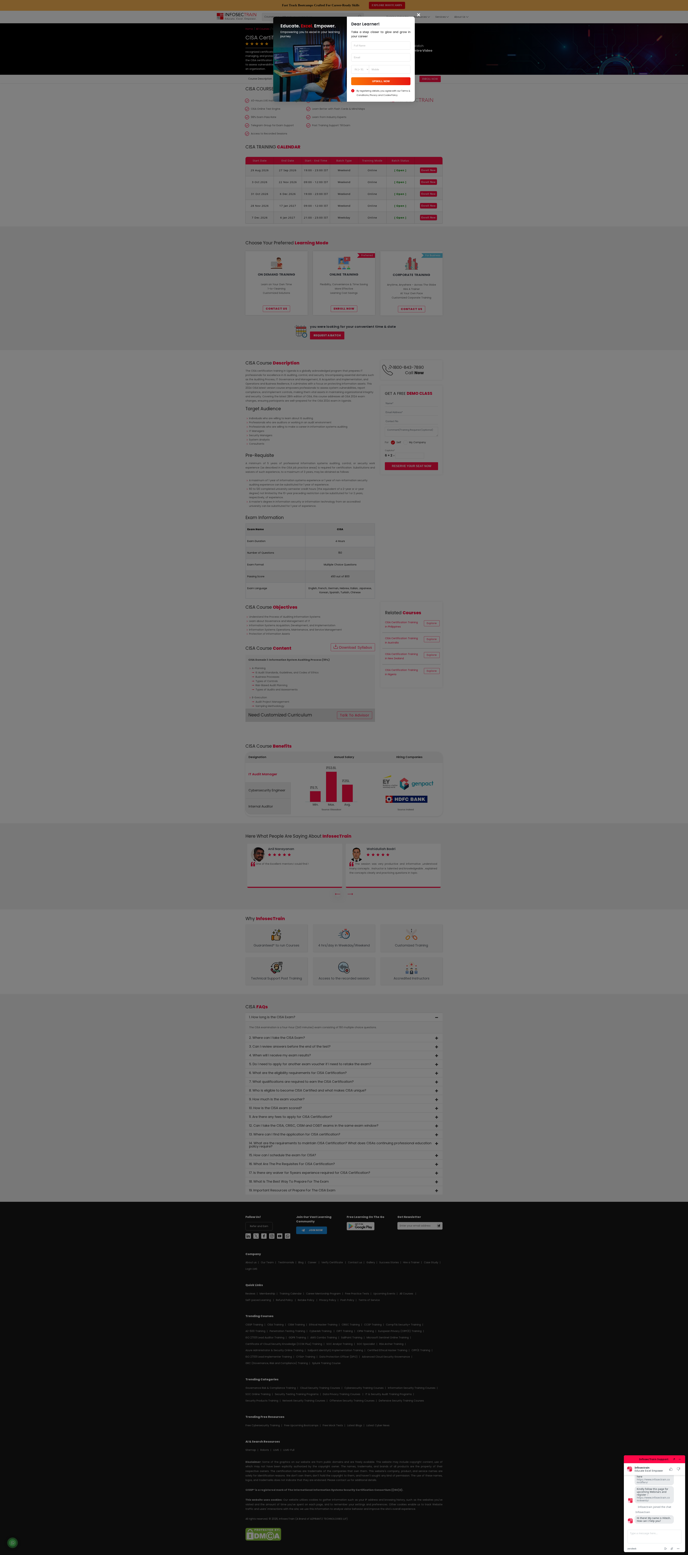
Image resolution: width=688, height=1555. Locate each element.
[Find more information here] (654, 1503)
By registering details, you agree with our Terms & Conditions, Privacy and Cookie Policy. (383, 93)
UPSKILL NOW (381, 81)
